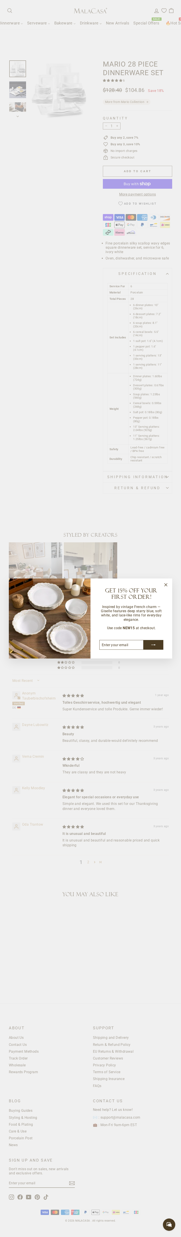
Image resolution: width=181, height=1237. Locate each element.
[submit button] (153, 645)
